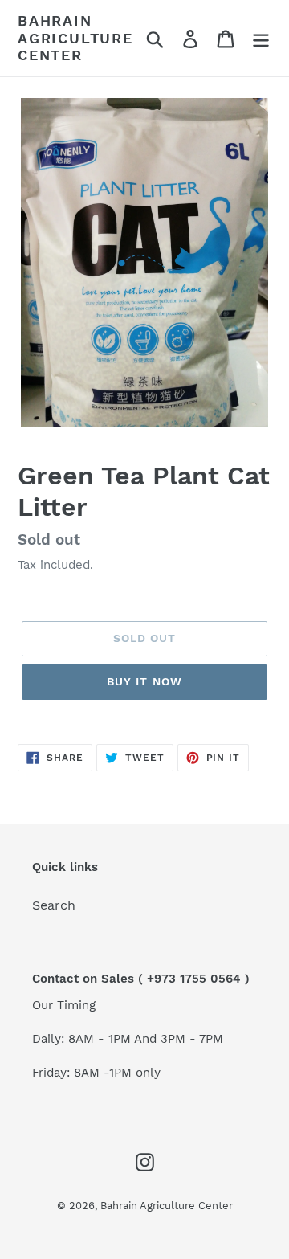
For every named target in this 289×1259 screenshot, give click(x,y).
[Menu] (261, 38)
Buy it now (144, 681)
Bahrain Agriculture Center (75, 37)
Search (53, 905)
